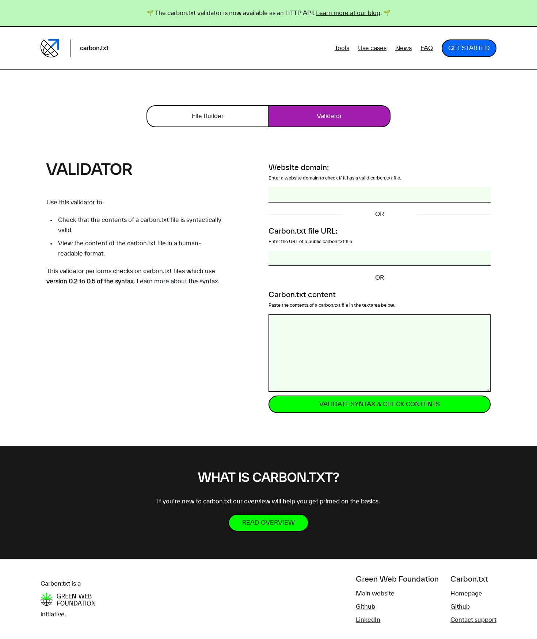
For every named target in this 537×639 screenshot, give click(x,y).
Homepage (466, 594)
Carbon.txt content (331, 299)
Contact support (473, 620)
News (403, 48)
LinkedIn (368, 620)
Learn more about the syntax (177, 281)
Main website (375, 594)
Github (365, 607)
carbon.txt (94, 48)
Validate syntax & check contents (379, 404)
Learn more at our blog (348, 13)
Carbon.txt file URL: (310, 236)
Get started (469, 48)
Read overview (268, 523)
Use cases (372, 48)
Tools (342, 48)
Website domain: (334, 172)
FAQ (426, 48)
